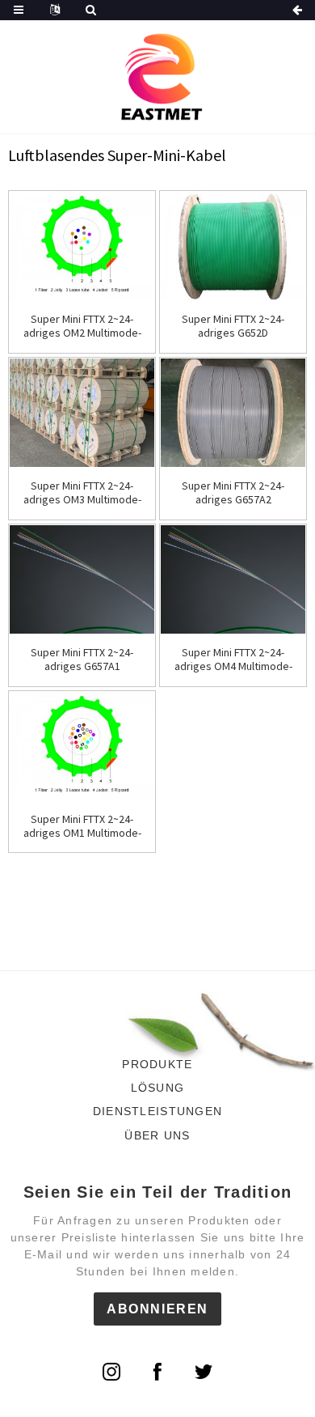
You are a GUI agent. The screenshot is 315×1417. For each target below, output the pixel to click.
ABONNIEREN (157, 1309)
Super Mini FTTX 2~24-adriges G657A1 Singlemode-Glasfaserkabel (82, 659)
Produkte (157, 1064)
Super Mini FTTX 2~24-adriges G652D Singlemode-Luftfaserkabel (233, 326)
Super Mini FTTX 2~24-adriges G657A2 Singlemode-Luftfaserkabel (233, 493)
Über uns (157, 1135)
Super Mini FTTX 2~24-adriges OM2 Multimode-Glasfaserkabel (82, 326)
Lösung (158, 1087)
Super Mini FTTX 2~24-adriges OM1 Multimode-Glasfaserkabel (82, 826)
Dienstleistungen (157, 1111)
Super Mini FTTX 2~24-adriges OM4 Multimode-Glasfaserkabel (233, 659)
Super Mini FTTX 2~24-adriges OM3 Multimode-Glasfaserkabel (82, 493)
